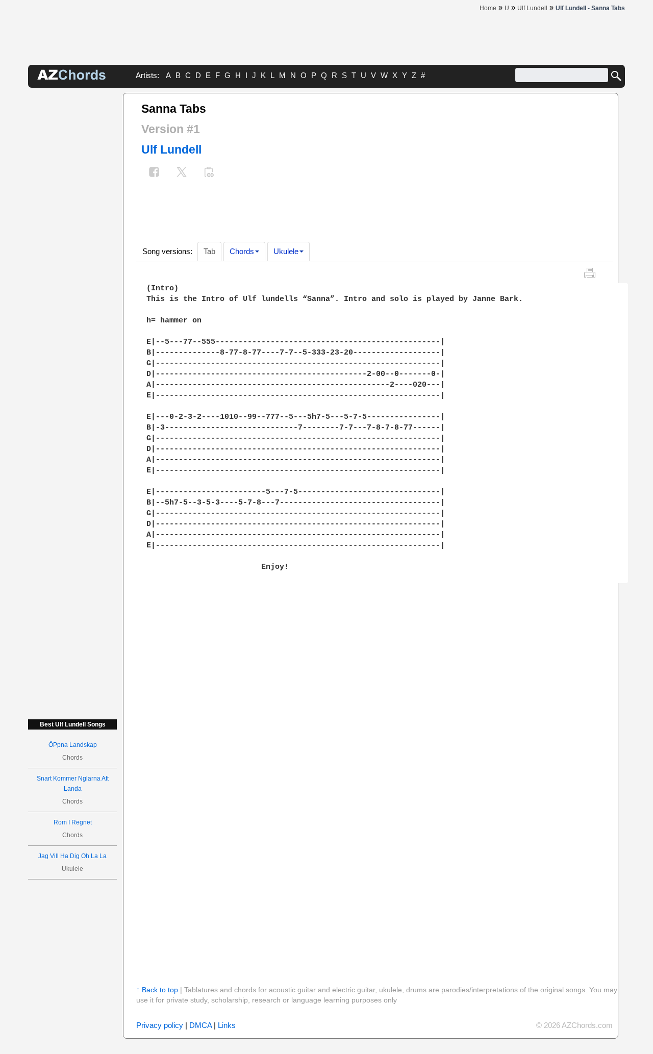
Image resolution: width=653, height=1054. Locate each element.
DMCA (200, 1025)
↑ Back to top (157, 990)
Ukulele (285, 251)
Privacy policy (159, 1025)
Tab (209, 251)
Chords (242, 251)
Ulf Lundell (171, 149)
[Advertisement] (72, 246)
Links (227, 1025)
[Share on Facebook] (154, 173)
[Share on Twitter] (181, 173)
